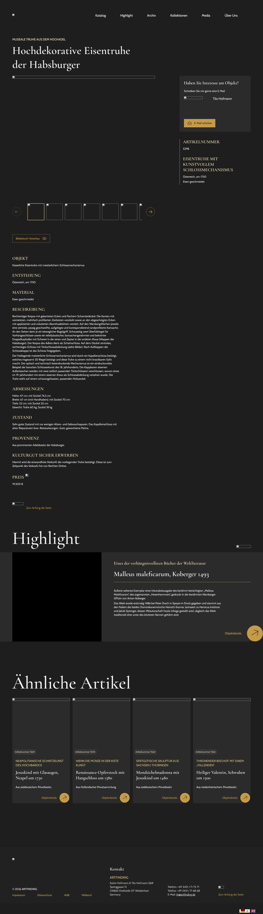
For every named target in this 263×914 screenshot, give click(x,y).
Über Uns (231, 15)
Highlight (126, 15)
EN (258, 911)
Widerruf (87, 895)
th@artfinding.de (185, 894)
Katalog (100, 15)
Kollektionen (178, 15)
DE (247, 911)
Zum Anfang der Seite (38, 507)
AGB (66, 895)
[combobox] (244, 911)
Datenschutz (44, 895)
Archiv (151, 15)
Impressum (18, 895)
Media (206, 15)
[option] (255, 911)
